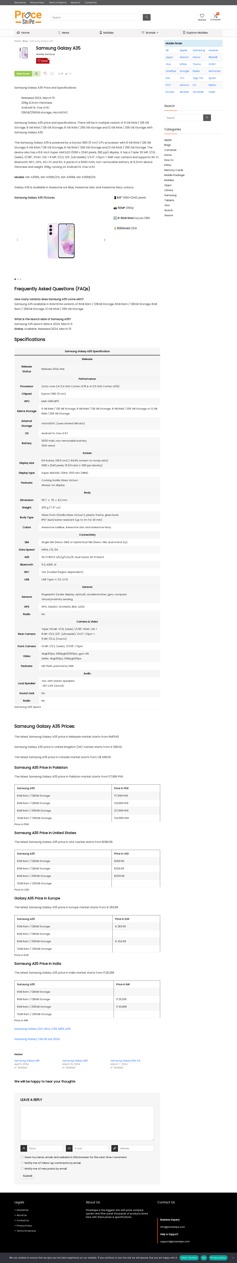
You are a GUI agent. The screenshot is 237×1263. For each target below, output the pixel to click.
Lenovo (184, 85)
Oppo (169, 57)
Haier (212, 92)
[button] (104, 239)
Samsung (50, 54)
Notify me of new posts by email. (46, 1168)
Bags (167, 145)
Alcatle (184, 92)
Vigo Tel (198, 78)
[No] (232, 1258)
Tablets (169, 200)
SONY (212, 64)
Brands (150, 33)
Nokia (196, 71)
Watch (168, 210)
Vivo (168, 64)
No (204, 1257)
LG (194, 85)
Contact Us (91, 2)
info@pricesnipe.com (172, 1227)
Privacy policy (218, 1257)
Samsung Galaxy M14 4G (125, 1060)
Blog (25, 41)
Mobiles (108, 33)
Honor (196, 57)
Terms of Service (57, 2)
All (167, 50)
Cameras (170, 150)
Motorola (214, 71)
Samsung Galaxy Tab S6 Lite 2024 (37, 1039)
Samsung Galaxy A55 (75, 1060)
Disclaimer (20, 2)
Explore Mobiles (197, 33)
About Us (75, 2)
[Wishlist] (202, 16)
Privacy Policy (37, 2)
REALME (213, 57)
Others (168, 190)
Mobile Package (174, 175)
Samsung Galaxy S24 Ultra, (32, 1029)
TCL (182, 78)
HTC (168, 85)
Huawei (213, 50)
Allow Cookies (189, 1257)
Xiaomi (184, 57)
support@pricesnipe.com (175, 1241)
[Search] (147, 17)
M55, (61, 1029)
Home (25, 33)
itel (168, 78)
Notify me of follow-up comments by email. (53, 1163)
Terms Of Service (26, 1230)
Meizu (212, 85)
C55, (54, 1029)
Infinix (183, 64)
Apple (183, 50)
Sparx (212, 78)
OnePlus (171, 71)
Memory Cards (173, 170)
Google (184, 71)
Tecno (197, 64)
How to (168, 160)
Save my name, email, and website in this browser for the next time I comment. (76, 1157)
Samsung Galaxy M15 (27, 1060)
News (65, 33)
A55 (68, 1029)
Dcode (170, 92)
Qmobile (198, 92)
